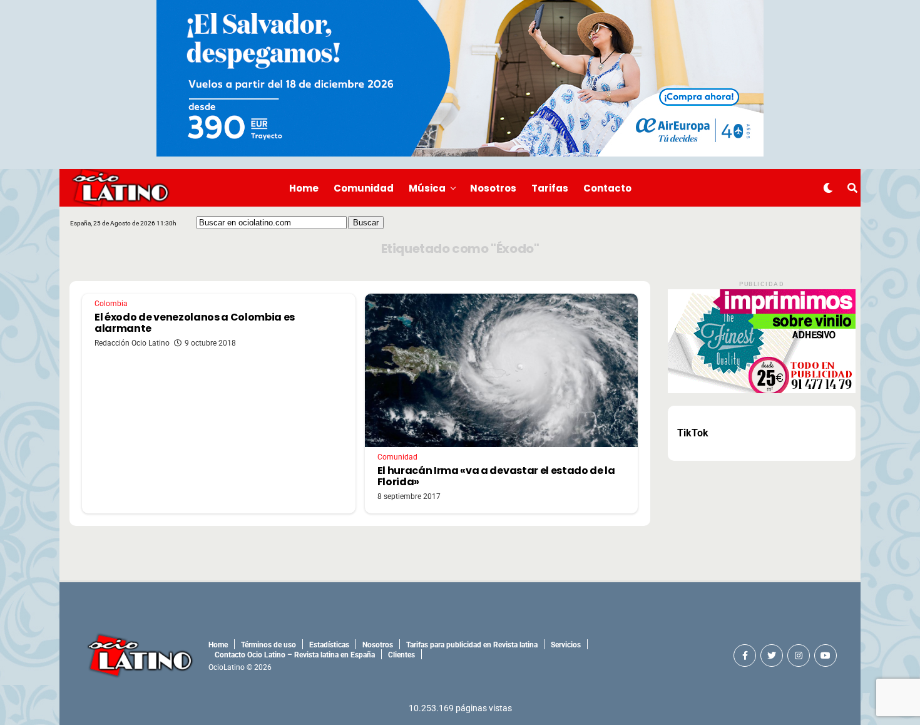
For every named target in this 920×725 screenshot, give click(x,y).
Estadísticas (329, 644)
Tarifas (549, 188)
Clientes (401, 654)
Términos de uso (268, 644)
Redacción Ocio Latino (132, 343)
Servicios (566, 644)
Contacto (607, 188)
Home (304, 188)
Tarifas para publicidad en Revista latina (472, 644)
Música (427, 188)
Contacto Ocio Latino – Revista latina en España (295, 654)
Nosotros (493, 188)
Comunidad (364, 188)
